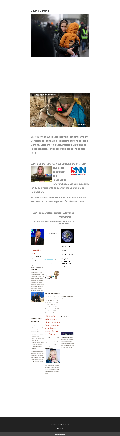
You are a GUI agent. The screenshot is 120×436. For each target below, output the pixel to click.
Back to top (60, 428)
